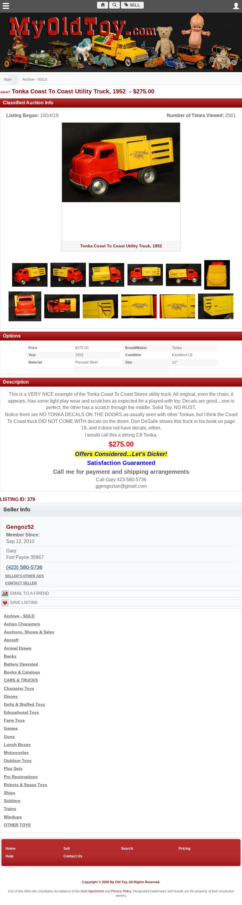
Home (11, 848)
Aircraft (11, 640)
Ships (9, 793)
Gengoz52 (20, 527)
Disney (11, 696)
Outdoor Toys (18, 760)
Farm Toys (14, 720)
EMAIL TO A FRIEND (29, 593)
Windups (13, 817)
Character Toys (19, 688)
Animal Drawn (18, 648)
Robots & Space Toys (25, 785)
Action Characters (22, 624)
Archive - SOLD (34, 79)
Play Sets (13, 768)
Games (11, 728)
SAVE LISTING (24, 602)
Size (128, 362)
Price (32, 348)
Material (35, 362)
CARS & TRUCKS (21, 680)
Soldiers (12, 801)
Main (8, 79)
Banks (10, 656)
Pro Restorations (21, 777)
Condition (133, 355)
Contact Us (72, 856)
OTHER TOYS (17, 825)
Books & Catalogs (22, 672)
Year (32, 355)
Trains (10, 809)
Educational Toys (21, 712)
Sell (134, 5)
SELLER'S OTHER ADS (24, 576)
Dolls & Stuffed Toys (24, 704)
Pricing (184, 848)
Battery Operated (21, 664)
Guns (9, 736)
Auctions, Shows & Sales (29, 632)
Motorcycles (16, 752)
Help (9, 856)
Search (127, 848)
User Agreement (92, 891)
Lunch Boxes (17, 744)
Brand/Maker (136, 348)
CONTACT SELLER (21, 583)
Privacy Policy (121, 891)
